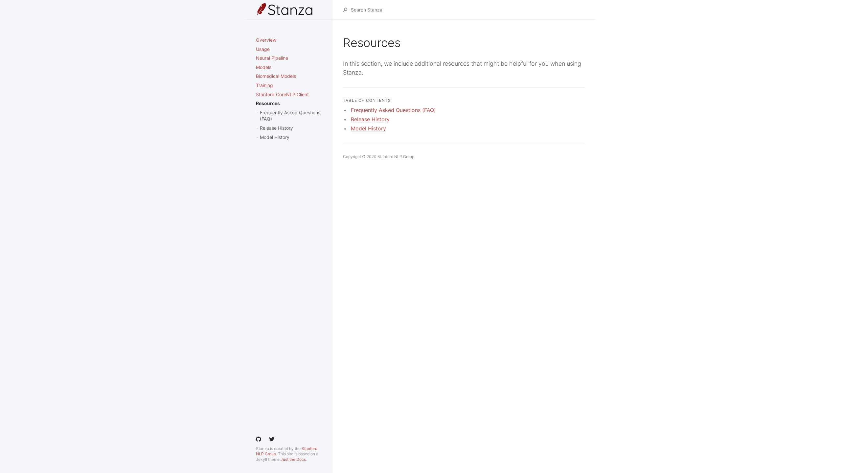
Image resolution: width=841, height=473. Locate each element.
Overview (266, 40)
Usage (263, 49)
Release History (276, 128)
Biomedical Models (276, 76)
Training (264, 85)
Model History (274, 137)
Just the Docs (293, 459)
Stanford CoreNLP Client (282, 94)
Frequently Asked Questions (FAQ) (290, 116)
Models (263, 67)
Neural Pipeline (272, 58)
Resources (268, 103)
